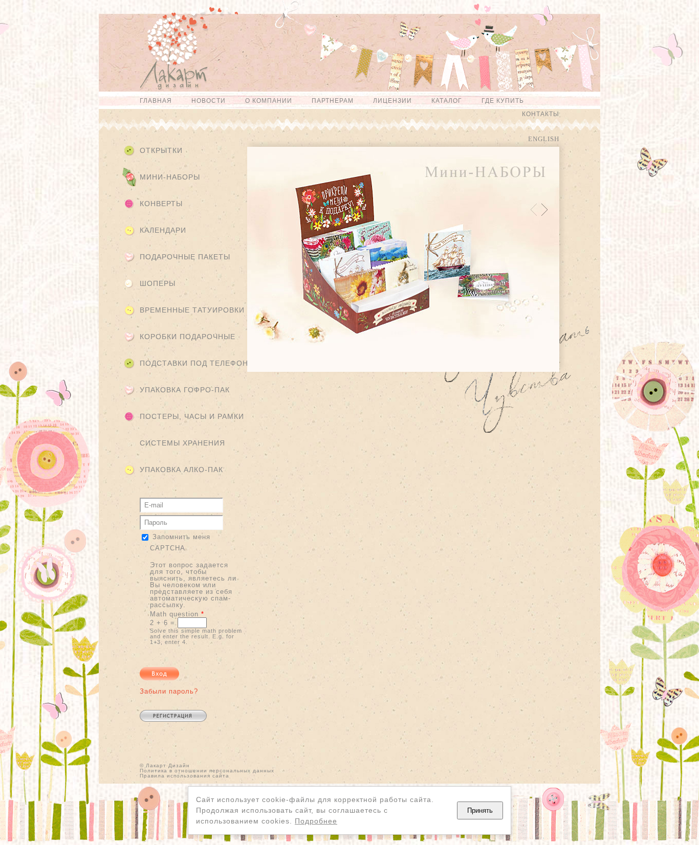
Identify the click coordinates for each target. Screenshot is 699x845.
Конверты (161, 203)
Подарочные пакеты (185, 257)
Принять (480, 810)
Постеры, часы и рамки (192, 416)
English (543, 139)
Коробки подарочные (187, 336)
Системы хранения (182, 443)
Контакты (540, 114)
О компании (268, 100)
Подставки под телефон (194, 363)
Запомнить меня (181, 537)
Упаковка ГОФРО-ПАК (185, 390)
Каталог (446, 100)
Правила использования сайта (184, 776)
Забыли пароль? (169, 691)
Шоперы (158, 283)
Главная (156, 100)
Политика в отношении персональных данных (207, 770)
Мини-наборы (170, 177)
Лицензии (392, 100)
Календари (163, 230)
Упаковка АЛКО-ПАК (181, 469)
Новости (208, 100)
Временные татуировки (192, 310)
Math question (177, 614)
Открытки (161, 150)
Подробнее (316, 821)
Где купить (503, 100)
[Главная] (168, 53)
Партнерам (333, 100)
